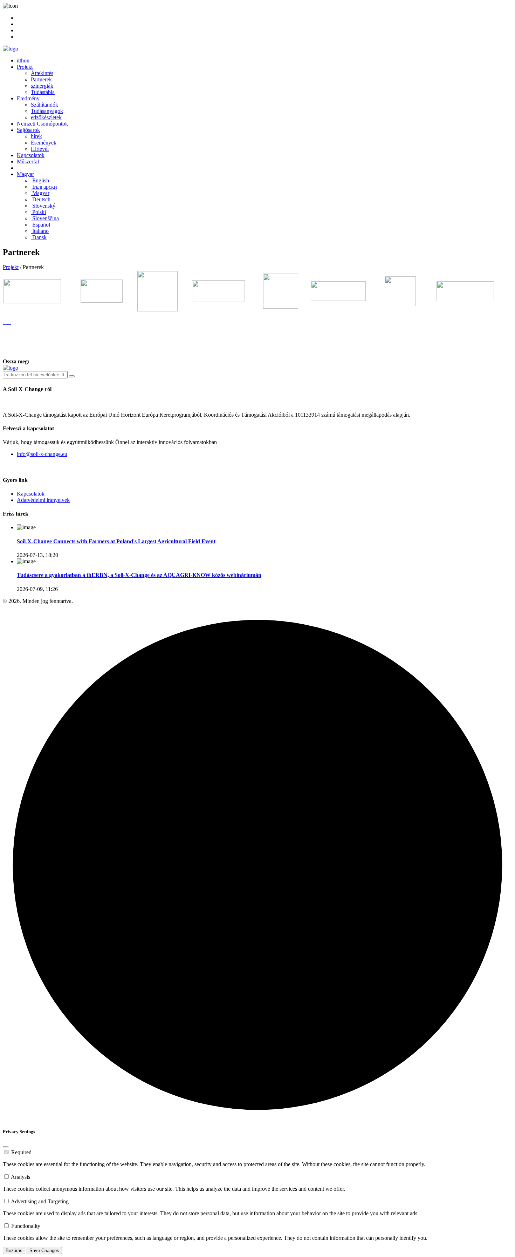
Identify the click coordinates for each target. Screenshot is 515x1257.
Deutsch (40, 199)
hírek (36, 136)
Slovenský (43, 206)
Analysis (20, 1177)
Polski (38, 212)
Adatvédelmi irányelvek (43, 500)
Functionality (25, 1226)
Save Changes (44, 1250)
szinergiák (42, 86)
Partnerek (41, 79)
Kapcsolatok (30, 155)
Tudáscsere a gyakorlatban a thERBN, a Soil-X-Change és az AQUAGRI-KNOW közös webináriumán (139, 575)
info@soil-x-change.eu (42, 454)
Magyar (25, 174)
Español (40, 225)
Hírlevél (40, 149)
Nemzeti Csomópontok (42, 124)
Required (21, 1152)
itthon (23, 60)
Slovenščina (45, 218)
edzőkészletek (46, 117)
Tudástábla (43, 92)
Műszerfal (28, 161)
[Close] (5, 1147)
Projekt (25, 67)
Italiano (40, 231)
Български (44, 187)
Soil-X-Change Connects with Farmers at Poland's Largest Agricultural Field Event (116, 541)
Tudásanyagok (47, 111)
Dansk (39, 237)
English (40, 180)
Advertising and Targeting (40, 1201)
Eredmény (28, 98)
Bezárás (14, 1250)
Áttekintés (42, 73)
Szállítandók (44, 105)
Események (43, 143)
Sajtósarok (28, 130)
